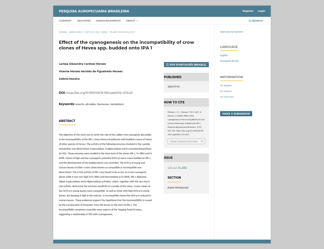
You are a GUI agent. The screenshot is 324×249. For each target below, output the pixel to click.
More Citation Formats (183, 141)
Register (248, 10)
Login (261, 10)
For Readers (226, 85)
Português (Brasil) (229, 61)
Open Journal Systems (231, 32)
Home (63, 32)
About (131, 20)
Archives (84, 20)
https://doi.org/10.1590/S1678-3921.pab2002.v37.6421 (99, 93)
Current (65, 20)
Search (257, 20)
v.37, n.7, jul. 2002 (95, 32)
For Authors (226, 91)
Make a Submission (236, 113)
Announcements (108, 20)
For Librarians (227, 97)
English (223, 55)
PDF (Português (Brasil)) (187, 64)
